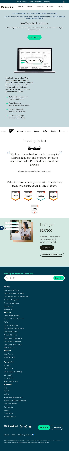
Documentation (9, 404)
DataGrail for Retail (10, 332)
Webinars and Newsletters (13, 397)
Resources (49, 7)
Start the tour (34, 37)
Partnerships (8, 407)
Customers (40, 7)
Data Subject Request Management (16, 297)
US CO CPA (8, 375)
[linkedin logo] (25, 426)
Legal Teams (8, 354)
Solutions (29, 7)
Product (20, 7)
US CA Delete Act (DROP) (13, 372)
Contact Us (57, 427)
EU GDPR (7, 365)
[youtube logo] (30, 426)
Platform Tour (9, 309)
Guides (6, 394)
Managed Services (10, 335)
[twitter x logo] (21, 426)
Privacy (6, 435)
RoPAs (6, 322)
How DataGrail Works (11, 290)
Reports (7, 391)
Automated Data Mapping (13, 338)
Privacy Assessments (11, 303)
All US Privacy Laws (11, 382)
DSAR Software (9, 348)
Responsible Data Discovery (14, 319)
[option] (10, 131)
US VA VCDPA (9, 378)
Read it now (46, 2)
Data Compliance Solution (13, 345)
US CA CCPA (8, 369)
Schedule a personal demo (52, 254)
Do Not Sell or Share (11, 325)
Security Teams (9, 357)
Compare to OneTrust (12, 316)
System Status (9, 417)
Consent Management (12, 300)
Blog (5, 388)
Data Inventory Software (12, 341)
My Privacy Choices (25, 435)
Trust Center (8, 413)
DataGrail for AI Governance (14, 328)
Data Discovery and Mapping (14, 293)
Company (60, 7)
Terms (13, 435)
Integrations (8, 306)
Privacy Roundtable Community (15, 401)
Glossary (7, 410)
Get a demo (44, 427)
